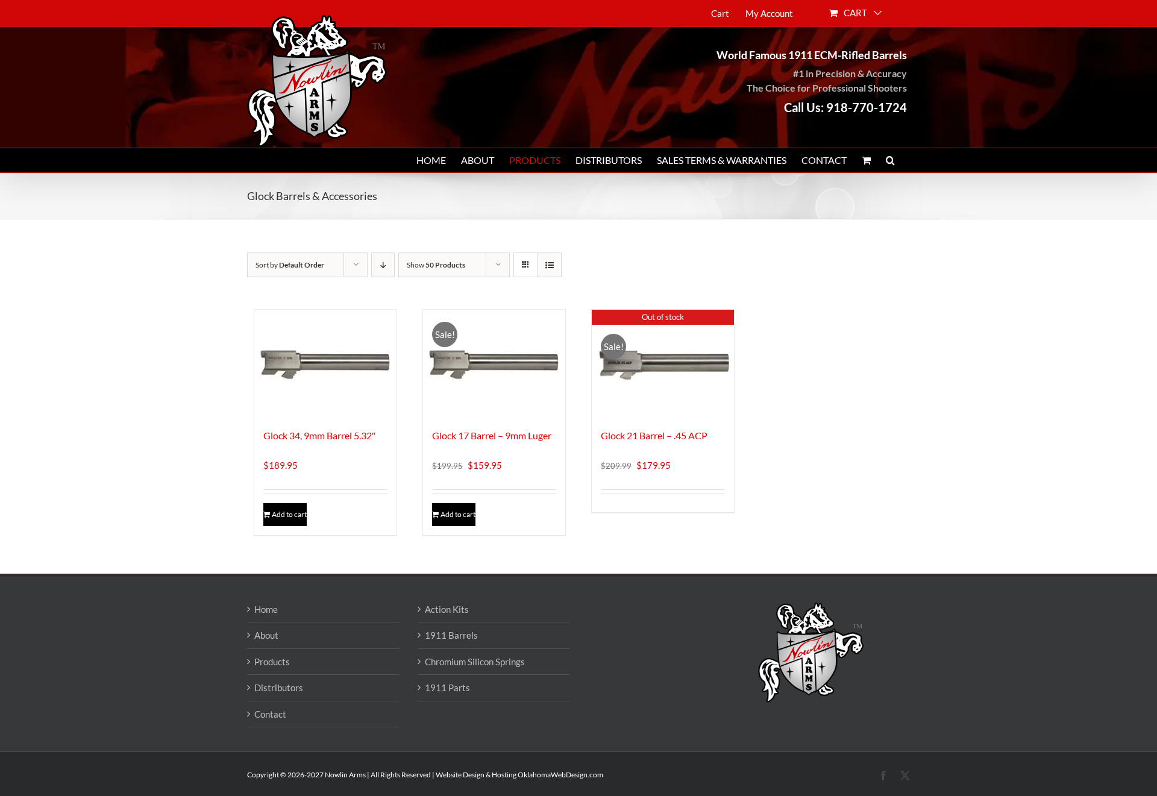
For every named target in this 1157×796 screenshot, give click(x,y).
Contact (270, 714)
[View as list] (549, 265)
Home (266, 609)
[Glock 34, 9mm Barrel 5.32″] (325, 363)
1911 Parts (447, 687)
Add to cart (289, 514)
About (266, 635)
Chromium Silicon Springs (475, 661)
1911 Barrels (451, 635)
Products (272, 661)
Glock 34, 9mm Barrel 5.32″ (319, 435)
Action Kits (447, 609)
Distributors (278, 687)
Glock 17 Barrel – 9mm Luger (491, 435)
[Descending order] (383, 264)
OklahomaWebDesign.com (560, 774)
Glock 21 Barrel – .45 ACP (654, 435)
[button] (890, 160)
